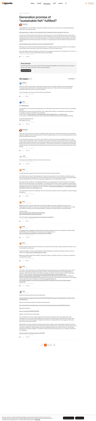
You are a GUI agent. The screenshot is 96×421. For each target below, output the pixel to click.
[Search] (66, 3)
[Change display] (86, 3)
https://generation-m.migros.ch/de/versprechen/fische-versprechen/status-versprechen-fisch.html (44, 32)
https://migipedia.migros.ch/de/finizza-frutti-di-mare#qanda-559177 (36, 44)
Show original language (30, 54)
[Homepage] (7, 3)
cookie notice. (37, 419)
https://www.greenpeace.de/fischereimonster (30, 214)
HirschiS (24, 82)
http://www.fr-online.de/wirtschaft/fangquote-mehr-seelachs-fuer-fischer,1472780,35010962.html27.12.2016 (42, 275)
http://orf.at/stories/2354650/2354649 (29, 311)
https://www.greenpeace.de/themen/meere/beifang (32, 212)
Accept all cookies (79, 418)
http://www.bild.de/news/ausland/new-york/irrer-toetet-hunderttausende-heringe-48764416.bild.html (44, 305)
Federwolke (24, 24)
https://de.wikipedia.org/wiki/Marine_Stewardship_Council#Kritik (35, 233)
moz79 (23, 156)
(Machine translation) (22, 54)
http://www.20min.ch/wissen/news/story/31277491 (32, 333)
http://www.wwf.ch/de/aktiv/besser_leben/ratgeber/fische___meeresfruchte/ (48, 114)
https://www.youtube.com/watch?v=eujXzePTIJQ (41, 217)
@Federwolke (25, 105)
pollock (23, 230)
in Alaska (31, 230)
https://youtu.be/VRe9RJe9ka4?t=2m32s (36, 252)
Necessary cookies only (68, 418)
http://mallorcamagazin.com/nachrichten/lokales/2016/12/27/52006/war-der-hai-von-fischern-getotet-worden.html (45, 281)
